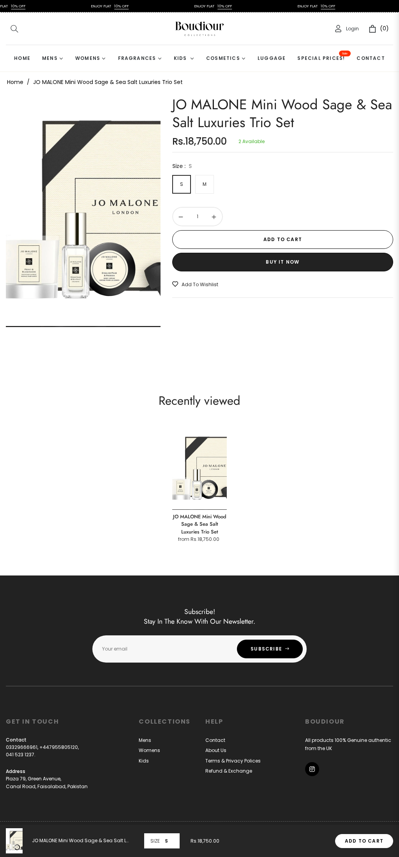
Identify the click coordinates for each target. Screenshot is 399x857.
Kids (144, 760)
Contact (215, 740)
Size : (182, 166)
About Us (215, 750)
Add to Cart (364, 841)
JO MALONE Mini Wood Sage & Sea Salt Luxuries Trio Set (199, 524)
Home (15, 82)
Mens (145, 740)
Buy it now (282, 262)
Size (155, 841)
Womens (149, 750)
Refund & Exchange (228, 771)
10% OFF (105, 6)
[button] (14, 28)
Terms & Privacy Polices (233, 760)
